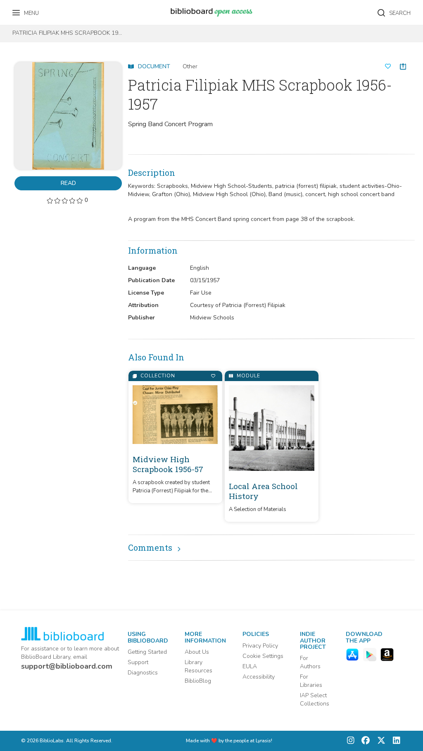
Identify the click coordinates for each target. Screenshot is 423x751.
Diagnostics (143, 673)
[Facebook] (363, 741)
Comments (150, 547)
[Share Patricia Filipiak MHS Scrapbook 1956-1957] (403, 66)
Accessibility (258, 677)
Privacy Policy (260, 646)
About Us (197, 652)
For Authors (310, 662)
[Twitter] (379, 741)
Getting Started (147, 652)
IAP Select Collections (314, 699)
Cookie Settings (262, 656)
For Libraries (311, 681)
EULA (249, 666)
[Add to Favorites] (213, 376)
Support (138, 662)
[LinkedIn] (394, 741)
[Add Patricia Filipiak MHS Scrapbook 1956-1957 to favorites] (388, 66)
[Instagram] (350, 741)
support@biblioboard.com (66, 666)
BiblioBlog (198, 681)
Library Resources (198, 666)
